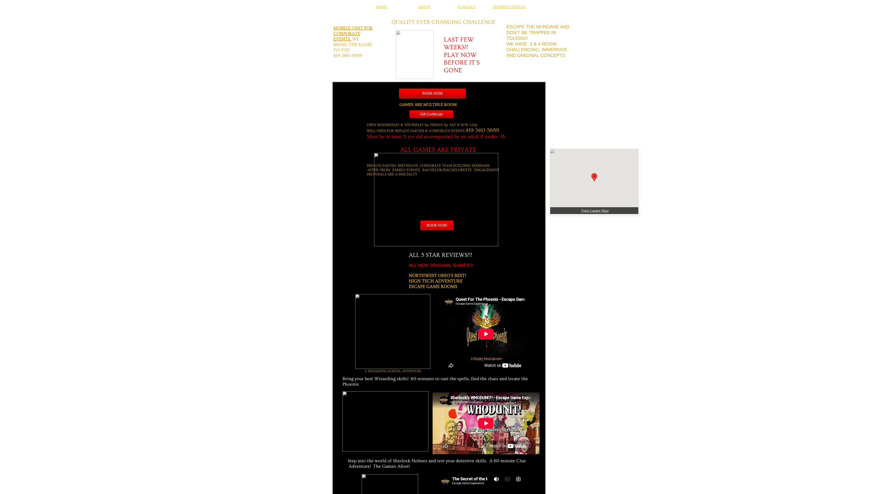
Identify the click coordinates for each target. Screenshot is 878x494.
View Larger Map (595, 211)
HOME (381, 7)
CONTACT (467, 7)
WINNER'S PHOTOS (509, 7)
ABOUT (424, 7)
